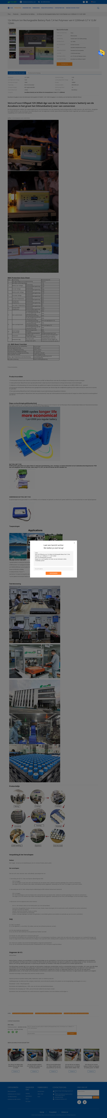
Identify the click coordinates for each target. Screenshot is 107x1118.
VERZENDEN (53, 573)
